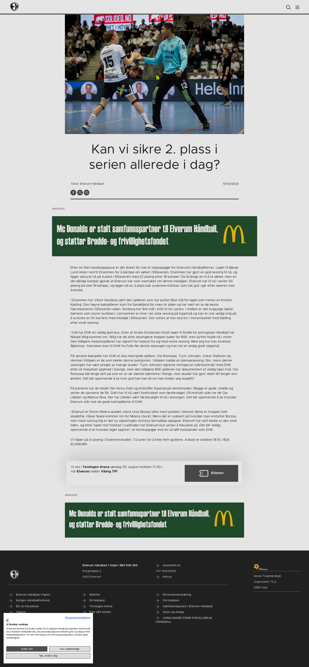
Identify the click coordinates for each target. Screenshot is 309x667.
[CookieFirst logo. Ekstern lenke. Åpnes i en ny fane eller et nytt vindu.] (7, 620)
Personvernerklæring (77, 617)
